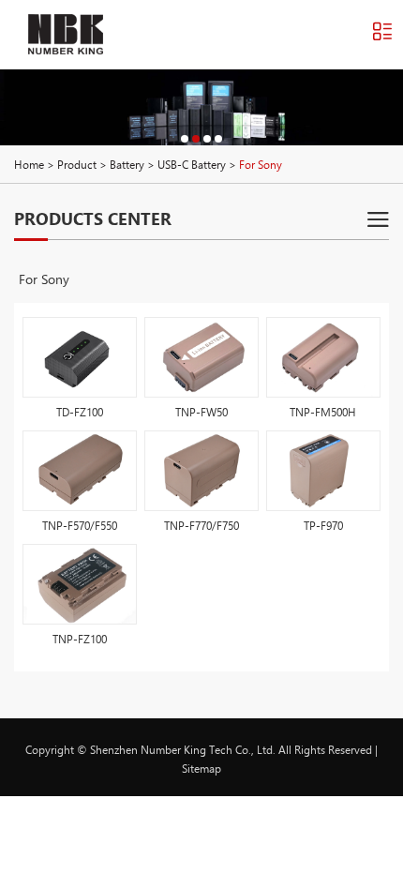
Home (29, 164)
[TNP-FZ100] (79, 584)
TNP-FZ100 (79, 638)
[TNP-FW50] (201, 357)
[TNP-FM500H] (323, 357)
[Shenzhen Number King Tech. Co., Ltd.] (65, 34)
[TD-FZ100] (79, 357)
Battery (127, 164)
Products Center (93, 218)
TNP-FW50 (201, 411)
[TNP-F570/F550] (79, 470)
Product (77, 164)
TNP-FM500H (323, 411)
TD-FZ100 (79, 411)
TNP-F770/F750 (201, 525)
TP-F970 (323, 525)
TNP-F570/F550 (79, 525)
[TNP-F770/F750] (201, 470)
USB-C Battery (191, 164)
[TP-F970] (323, 470)
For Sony (44, 279)
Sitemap (201, 768)
